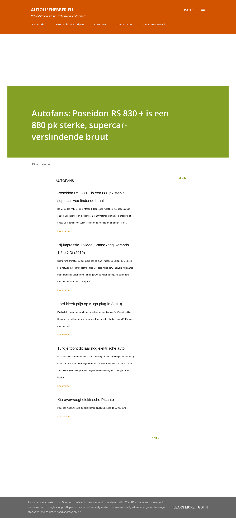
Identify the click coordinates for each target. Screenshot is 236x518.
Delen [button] (182, 177)
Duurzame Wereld (154, 24)
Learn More (184, 507)
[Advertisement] (118, 60)
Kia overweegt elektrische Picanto (85, 399)
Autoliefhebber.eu (52, 9)
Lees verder (63, 231)
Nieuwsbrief (38, 24)
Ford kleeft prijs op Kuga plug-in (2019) (89, 304)
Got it (203, 507)
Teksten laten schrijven (70, 24)
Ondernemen (125, 24)
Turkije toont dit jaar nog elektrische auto (91, 348)
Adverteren (100, 24)
